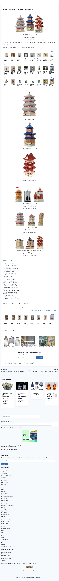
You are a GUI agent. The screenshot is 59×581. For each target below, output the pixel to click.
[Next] (56, 395)
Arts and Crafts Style (6, 475)
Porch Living (4, 526)
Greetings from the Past (6, 557)
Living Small (4, 512)
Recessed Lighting (5, 528)
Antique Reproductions (6, 470)
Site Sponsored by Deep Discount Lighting (11, 445)
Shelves (3, 532)
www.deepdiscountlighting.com (8, 446)
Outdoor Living (4, 523)
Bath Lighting (4, 480)
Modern (3, 516)
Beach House (4, 482)
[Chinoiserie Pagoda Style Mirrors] (11, 341)
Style (2, 535)
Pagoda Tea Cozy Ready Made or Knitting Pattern (50, 396)
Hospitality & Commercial (7, 505)
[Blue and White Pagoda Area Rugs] (29, 341)
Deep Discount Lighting (6, 552)
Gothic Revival (4, 503)
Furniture (3, 502)
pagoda (31, 363)
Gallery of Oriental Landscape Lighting (46, 346)
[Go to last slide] (3, 395)
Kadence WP (40, 577)
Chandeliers (4, 491)
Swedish (3, 537)
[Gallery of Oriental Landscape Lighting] (47, 341)
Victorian (3, 544)
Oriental (26, 363)
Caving (3, 560)
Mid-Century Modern (6, 514)
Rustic (2, 530)
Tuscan (3, 542)
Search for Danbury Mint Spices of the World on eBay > (43, 310)
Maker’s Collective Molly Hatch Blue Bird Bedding (12, 370)
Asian (5, 363)
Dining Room (4, 493)
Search (54, 424)
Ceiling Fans (4, 487)
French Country (4, 500)
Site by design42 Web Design (29, 570)
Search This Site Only (6, 421)
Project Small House (6, 553)
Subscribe (40, 357)
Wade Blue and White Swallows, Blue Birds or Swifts (45, 370)
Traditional (3, 541)
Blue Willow (10, 363)
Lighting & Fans (5, 510)
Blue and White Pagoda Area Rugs (27, 346)
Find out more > (32, 563)
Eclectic (3, 494)
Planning (3, 525)
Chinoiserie (21, 363)
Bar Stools (3, 477)
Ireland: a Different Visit (6, 558)
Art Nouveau (4, 473)
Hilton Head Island (5, 555)
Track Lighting (4, 539)
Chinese (15, 363)
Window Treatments (6, 546)
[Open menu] (56, 2)
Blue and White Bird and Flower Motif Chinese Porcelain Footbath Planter (7, 398)
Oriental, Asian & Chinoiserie (8, 519)
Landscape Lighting (5, 509)
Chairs (2, 489)
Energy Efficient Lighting (7, 496)
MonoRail (3, 518)
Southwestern (4, 534)
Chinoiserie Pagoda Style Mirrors (9, 346)
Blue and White (4, 486)
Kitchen (3, 507)
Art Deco (3, 471)
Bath (2, 479)
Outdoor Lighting (5, 521)
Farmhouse (4, 498)
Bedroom (3, 484)
